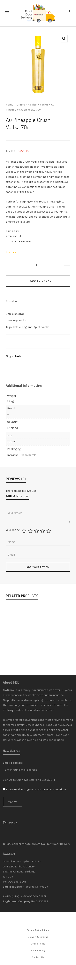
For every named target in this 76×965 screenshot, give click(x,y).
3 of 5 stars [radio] (37, 531)
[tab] (24, 385)
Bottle (17, 327)
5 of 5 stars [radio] (49, 531)
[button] (63, 38)
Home (9, 104)
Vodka (44, 104)
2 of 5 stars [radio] (31, 531)
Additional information (24, 385)
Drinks (20, 104)
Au (16, 301)
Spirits (32, 104)
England (27, 327)
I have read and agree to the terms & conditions (36, 789)
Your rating (13, 530)
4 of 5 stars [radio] (43, 531)
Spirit (37, 327)
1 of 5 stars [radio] (24, 531)
